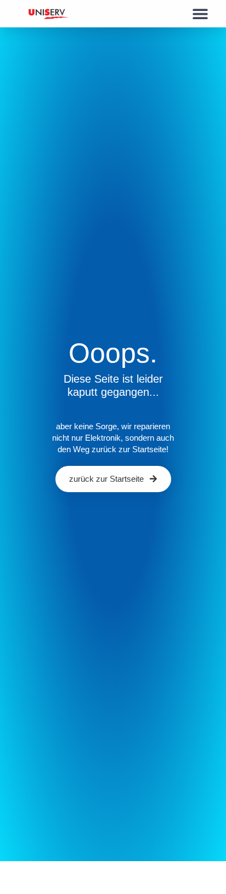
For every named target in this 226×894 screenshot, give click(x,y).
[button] (200, 14)
